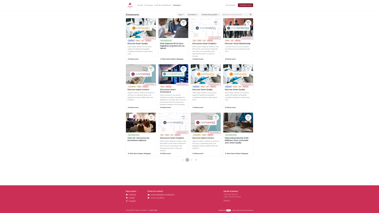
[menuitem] (140, 5)
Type (180, 15)
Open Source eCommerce (244, 210)
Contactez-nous (245, 5)
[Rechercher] (250, 15)
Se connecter (230, 5)
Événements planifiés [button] (210, 15)
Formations (192, 15)
